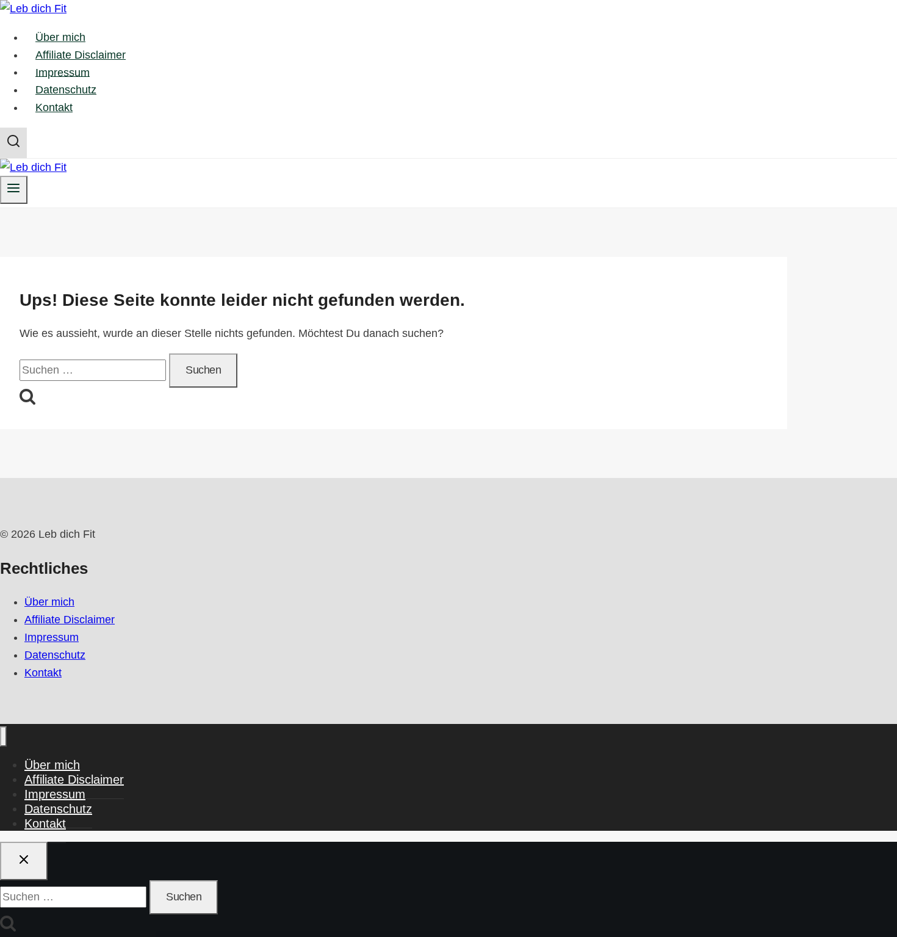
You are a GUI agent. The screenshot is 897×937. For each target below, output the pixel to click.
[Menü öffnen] (13, 189)
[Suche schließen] (24, 861)
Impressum (62, 72)
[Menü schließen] (3, 736)
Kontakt (54, 107)
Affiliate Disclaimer (80, 55)
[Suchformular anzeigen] (13, 143)
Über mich (60, 37)
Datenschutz (65, 90)
